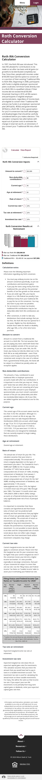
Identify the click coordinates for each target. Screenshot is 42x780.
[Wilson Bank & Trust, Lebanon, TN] (21, 10)
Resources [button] (20, 746)
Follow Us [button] (20, 751)
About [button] (20, 741)
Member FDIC (25, 764)
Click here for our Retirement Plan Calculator (19, 28)
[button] (21, 161)
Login (36, 2)
